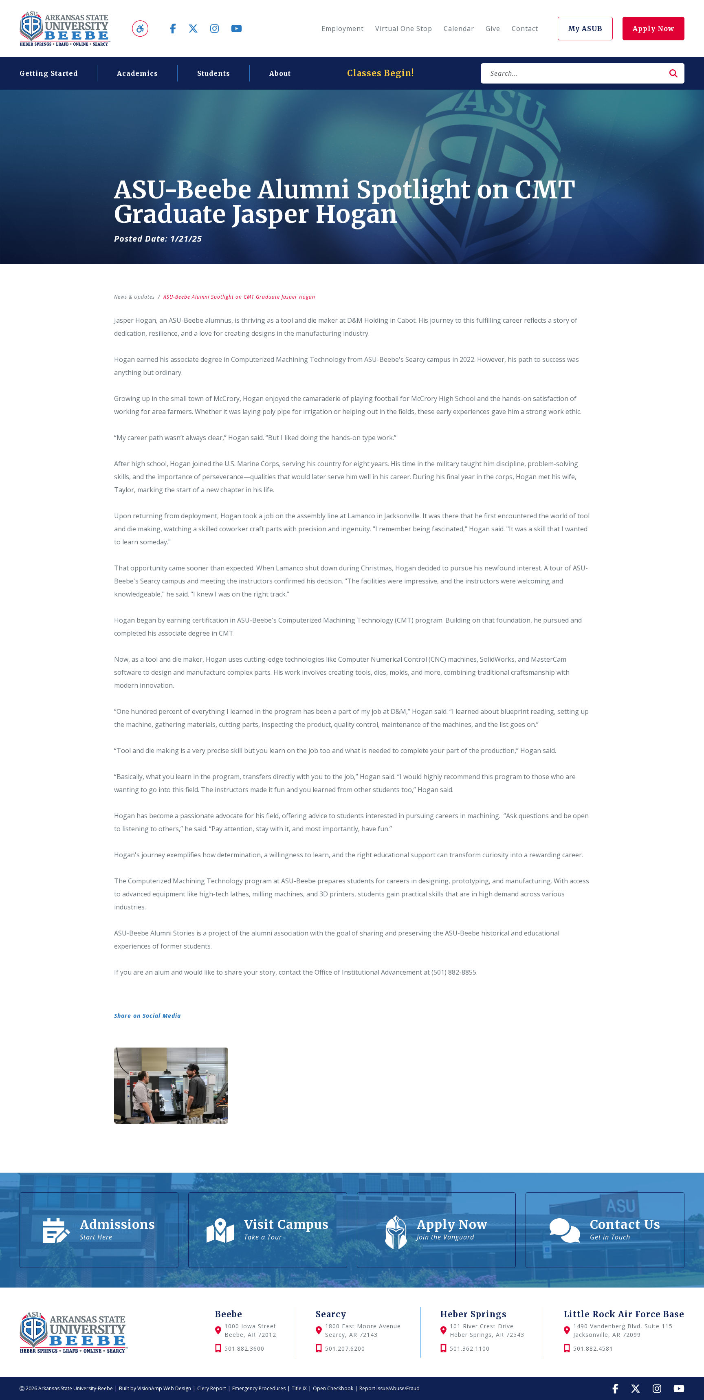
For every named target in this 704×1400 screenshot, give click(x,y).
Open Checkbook (333, 1388)
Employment (342, 28)
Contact (525, 28)
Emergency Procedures (259, 1388)
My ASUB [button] (585, 28)
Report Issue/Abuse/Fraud (389, 1388)
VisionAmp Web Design (164, 1388)
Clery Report (211, 1388)
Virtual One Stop (403, 28)
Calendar (459, 28)
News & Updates (134, 296)
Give (493, 28)
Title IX (299, 1388)
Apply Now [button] (653, 28)
